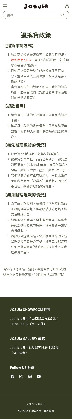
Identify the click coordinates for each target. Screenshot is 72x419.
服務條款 (23, 411)
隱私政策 (36, 411)
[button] (5, 6)
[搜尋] (62, 15)
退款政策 (48, 411)
